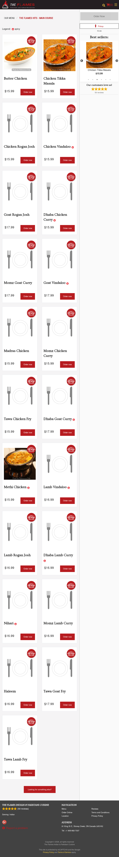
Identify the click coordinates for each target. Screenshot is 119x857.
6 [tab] (110, 79)
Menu (64, 808)
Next (116, 60)
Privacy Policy (97, 815)
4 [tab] (101, 79)
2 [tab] (92, 79)
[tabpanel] (99, 60)
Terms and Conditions (100, 812)
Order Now (99, 16)
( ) (111, 5)
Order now (28, 92)
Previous (81, 60)
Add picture (31, 41)
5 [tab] (105, 79)
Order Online (67, 812)
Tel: (70, 830)
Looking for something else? (40, 789)
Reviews (94, 808)
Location (65, 815)
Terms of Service (64, 852)
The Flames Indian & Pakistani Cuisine (25, 805)
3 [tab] (97, 79)
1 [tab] (88, 79)
